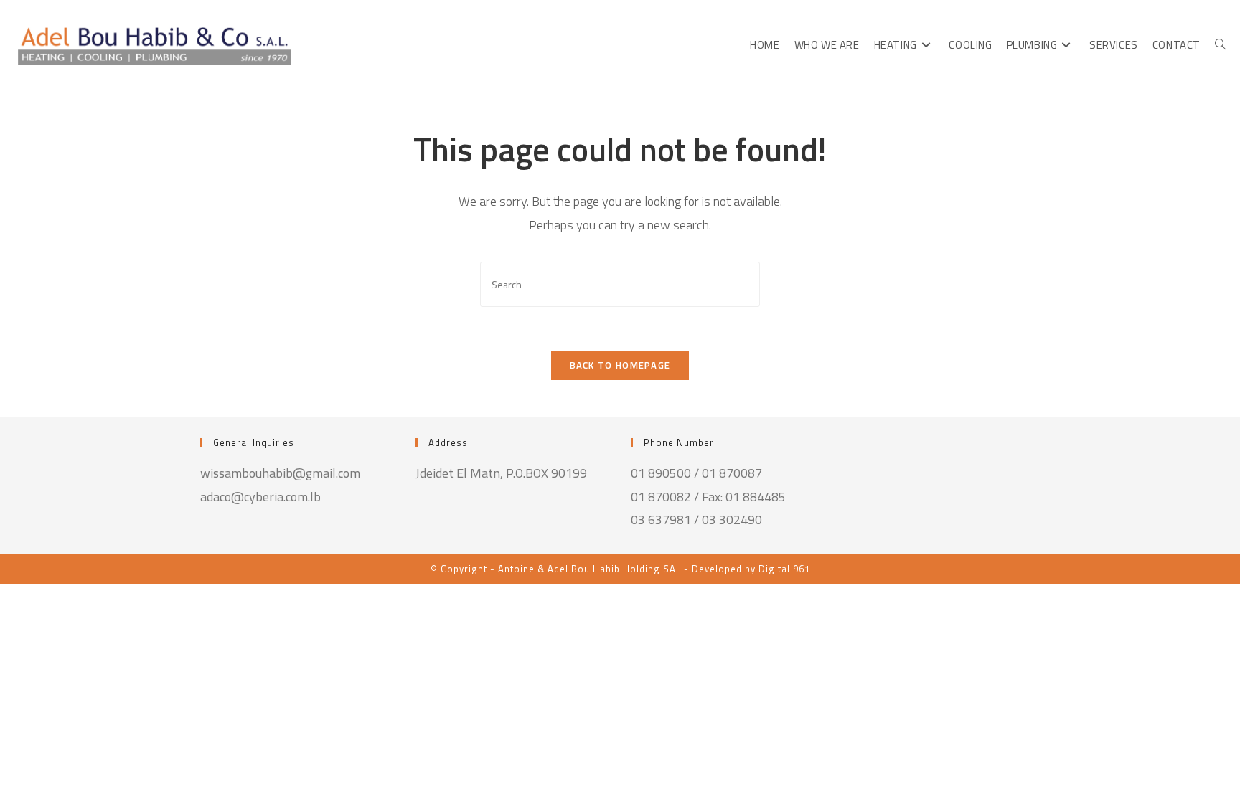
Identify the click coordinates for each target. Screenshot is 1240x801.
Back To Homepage (620, 365)
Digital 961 (784, 568)
